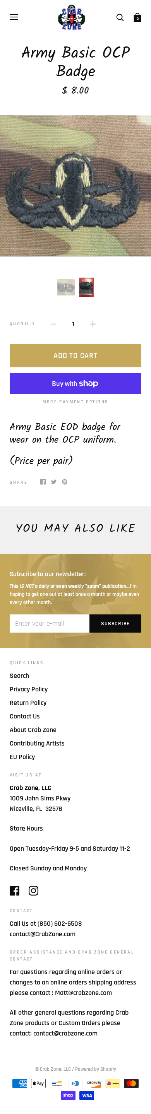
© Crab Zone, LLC (53, 1069)
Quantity (22, 323)
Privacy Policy (29, 689)
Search (19, 675)
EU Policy (22, 756)
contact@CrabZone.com (43, 934)
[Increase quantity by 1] (93, 323)
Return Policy (28, 702)
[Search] (120, 17)
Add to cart (75, 356)
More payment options (76, 402)
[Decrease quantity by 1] (53, 323)
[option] (75, 187)
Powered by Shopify (95, 1069)
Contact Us (25, 716)
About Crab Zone (33, 729)
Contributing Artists (37, 743)
